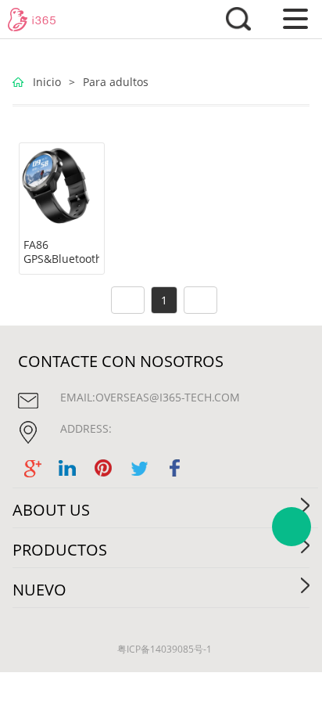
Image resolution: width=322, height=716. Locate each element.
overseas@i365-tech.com (167, 397)
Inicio (47, 81)
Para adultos (115, 81)
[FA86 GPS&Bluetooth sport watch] (62, 185)
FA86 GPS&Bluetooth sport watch (61, 259)
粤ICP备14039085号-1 (164, 649)
